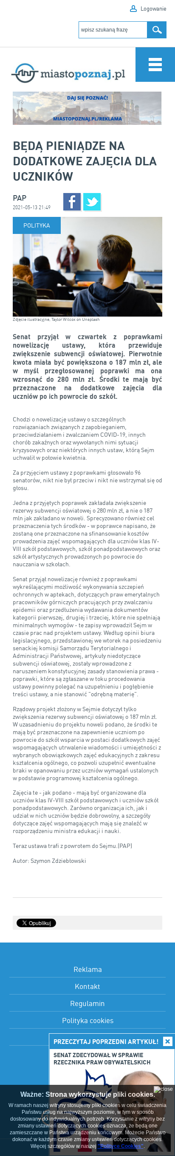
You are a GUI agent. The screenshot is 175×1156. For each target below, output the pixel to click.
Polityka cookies (87, 1020)
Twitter (92, 201)
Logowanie (154, 8)
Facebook (72, 201)
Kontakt (87, 986)
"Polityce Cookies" (121, 1146)
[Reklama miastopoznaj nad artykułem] (87, 108)
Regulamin (87, 1003)
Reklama (87, 969)
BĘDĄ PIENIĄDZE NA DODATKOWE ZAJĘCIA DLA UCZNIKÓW (85, 161)
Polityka (36, 225)
